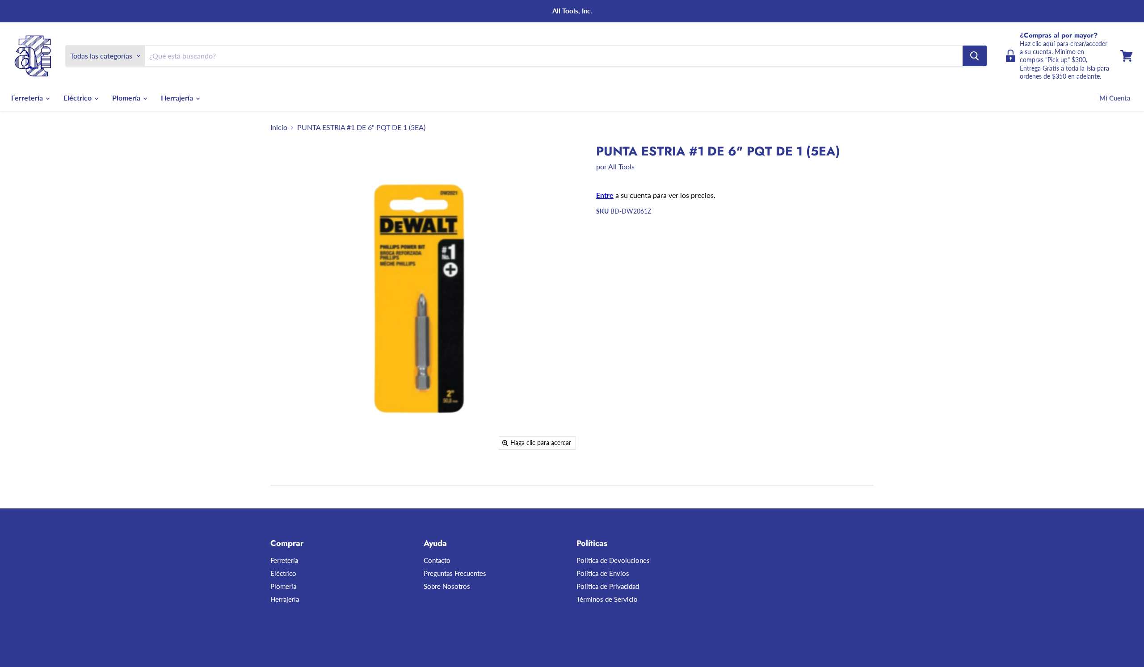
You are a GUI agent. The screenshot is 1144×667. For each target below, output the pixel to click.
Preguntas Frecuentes (455, 573)
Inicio (278, 127)
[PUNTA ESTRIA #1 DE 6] (287, 480)
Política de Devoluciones (613, 560)
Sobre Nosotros (447, 586)
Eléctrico (78, 97)
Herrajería (178, 97)
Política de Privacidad (607, 586)
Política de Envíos (602, 573)
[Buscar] (975, 56)
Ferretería (28, 97)
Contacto (437, 560)
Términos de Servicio (607, 599)
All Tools (621, 166)
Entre (605, 195)
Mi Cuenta (1115, 98)
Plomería (127, 97)
